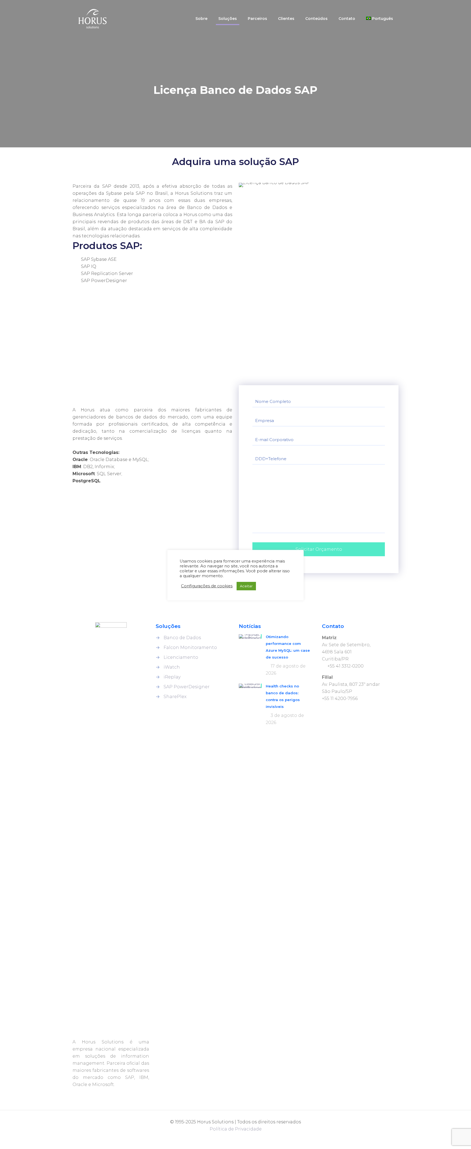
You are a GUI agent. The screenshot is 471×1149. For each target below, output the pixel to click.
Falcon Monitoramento (190, 647)
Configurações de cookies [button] (207, 586)
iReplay (172, 677)
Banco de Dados (182, 637)
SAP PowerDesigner (187, 686)
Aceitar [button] (246, 586)
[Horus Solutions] (92, 18)
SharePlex (175, 696)
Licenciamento (181, 657)
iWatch (172, 667)
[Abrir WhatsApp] (13, 1135)
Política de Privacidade (236, 1129)
